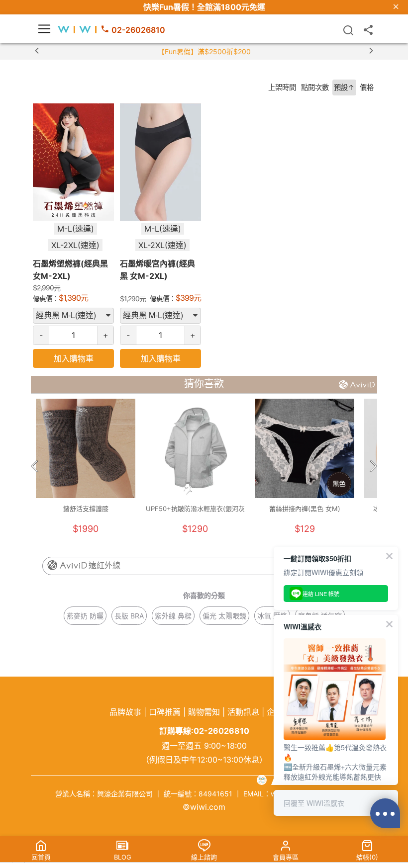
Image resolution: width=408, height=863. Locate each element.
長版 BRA (129, 615)
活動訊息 (243, 712)
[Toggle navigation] (44, 28)
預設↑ (344, 87)
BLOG (122, 857)
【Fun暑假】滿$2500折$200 (204, 51)
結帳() (367, 857)
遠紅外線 (104, 565)
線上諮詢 (204, 857)
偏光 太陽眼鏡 (224, 615)
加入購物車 (74, 358)
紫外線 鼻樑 (173, 615)
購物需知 (204, 712)
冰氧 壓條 (272, 615)
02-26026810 (138, 30)
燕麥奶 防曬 (85, 615)
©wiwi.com (204, 807)
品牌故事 (125, 712)
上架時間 (282, 87)
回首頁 (41, 857)
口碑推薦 (165, 712)
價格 (367, 87)
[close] (396, 7)
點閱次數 (315, 87)
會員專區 (286, 857)
